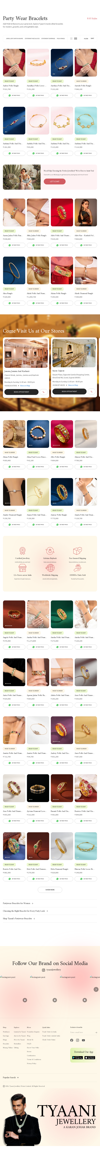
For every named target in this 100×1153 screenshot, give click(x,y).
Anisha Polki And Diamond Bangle (38, 637)
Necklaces (6, 1031)
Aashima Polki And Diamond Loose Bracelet (62, 143)
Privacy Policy (31, 1063)
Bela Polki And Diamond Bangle (38, 869)
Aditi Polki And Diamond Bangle (62, 235)
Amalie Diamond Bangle (12, 515)
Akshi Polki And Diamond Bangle (38, 293)
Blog (28, 1036)
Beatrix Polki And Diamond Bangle (14, 869)
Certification (31, 1055)
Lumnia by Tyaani (20, 1031)
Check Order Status (48, 1039)
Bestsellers (17, 1043)
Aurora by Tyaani (20, 1036)
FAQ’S (29, 1043)
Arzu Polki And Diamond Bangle (86, 695)
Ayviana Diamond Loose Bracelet (38, 811)
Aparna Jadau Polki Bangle (37, 695)
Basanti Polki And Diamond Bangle (62, 811)
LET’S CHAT (54, 181)
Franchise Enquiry (33, 1031)
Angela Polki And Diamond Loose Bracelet (14, 637)
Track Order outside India (51, 1036)
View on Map (25, 386)
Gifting (16, 1047)
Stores (29, 1051)
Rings (5, 1039)
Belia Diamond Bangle (59, 869)
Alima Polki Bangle (10, 457)
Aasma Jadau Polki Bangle (13, 235)
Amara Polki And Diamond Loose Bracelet (38, 515)
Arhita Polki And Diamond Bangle (62, 695)
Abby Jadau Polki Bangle (36, 235)
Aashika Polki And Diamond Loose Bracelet (38, 143)
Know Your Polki (33, 1047)
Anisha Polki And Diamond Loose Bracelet (86, 637)
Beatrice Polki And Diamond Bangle (86, 811)
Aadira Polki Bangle (11, 86)
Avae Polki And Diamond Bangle (14, 811)
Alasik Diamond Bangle (84, 293)
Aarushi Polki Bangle (83, 86)
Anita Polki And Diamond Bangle (14, 695)
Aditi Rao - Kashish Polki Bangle (86, 235)
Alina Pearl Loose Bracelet (37, 457)
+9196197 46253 (58, 385)
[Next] (96, 989)
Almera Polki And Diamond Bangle (86, 457)
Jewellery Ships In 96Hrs (14, 38)
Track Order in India (49, 1031)
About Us (30, 1039)
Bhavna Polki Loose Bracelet (86, 869)
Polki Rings (61, 38)
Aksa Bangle (7, 293)
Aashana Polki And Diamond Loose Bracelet (14, 143)
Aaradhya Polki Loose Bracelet (38, 86)
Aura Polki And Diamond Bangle (86, 753)
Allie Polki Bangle (58, 457)
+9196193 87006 (10, 386)
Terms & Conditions (34, 1059)
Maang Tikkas (8, 1047)
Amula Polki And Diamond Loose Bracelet (86, 515)
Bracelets (6, 1043)
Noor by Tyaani (19, 1039)
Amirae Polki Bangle (59, 515)
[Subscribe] (96, 1032)
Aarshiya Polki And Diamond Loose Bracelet (62, 86)
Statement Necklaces (32, 38)
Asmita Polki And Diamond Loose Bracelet (38, 753)
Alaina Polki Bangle (58, 293)
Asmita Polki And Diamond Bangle (14, 753)
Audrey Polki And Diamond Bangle (62, 753)
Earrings (6, 1036)
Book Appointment (21, 392)
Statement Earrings (48, 38)
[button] (14, 989)
